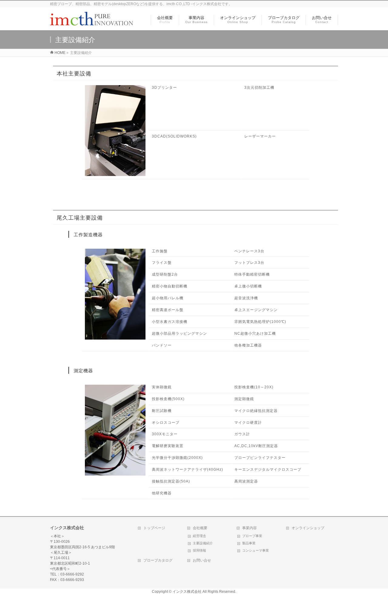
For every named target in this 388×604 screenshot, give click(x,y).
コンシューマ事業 (255, 550)
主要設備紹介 (203, 543)
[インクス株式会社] (91, 22)
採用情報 (199, 550)
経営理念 (199, 536)
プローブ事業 (252, 536)
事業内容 (249, 528)
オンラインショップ (308, 528)
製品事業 (249, 543)
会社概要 (200, 528)
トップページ (154, 528)
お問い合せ (202, 560)
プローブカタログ (157, 560)
